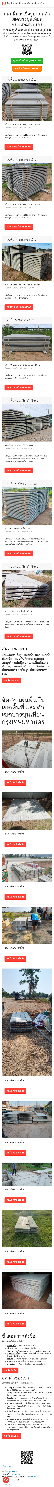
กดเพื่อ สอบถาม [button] (11, 680)
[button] (27, 49)
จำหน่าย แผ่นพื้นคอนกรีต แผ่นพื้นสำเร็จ (25, 3)
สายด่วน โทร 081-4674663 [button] (27, 68)
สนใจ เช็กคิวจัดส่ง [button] (15, 782)
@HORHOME (13, 1471)
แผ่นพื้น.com (35, 1477)
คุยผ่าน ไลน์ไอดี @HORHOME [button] (27, 60)
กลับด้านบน (6, 1466)
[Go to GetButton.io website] (6, 1484)
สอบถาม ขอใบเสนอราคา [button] (19, 146)
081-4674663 (16, 1474)
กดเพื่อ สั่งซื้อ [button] (10, 1370)
